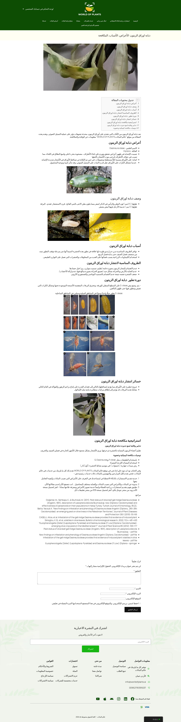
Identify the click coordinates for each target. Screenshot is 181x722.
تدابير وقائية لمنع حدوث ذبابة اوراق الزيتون (121, 125)
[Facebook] (132, 699)
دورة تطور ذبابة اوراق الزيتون (125, 116)
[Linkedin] (125, 699)
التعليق (137, 571)
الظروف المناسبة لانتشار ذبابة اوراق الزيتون (119, 113)
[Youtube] (98, 699)
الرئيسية (135, 21)
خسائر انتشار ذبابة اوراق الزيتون (124, 119)
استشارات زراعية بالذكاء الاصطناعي (120, 21)
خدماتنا (44, 21)
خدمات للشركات (88, 21)
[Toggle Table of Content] (137, 99)
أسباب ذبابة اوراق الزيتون (127, 109)
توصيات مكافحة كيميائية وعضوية (124, 128)
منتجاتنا (78, 21)
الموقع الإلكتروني (133, 598)
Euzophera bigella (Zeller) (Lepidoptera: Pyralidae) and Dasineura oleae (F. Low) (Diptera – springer (91, 543)
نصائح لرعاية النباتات (67, 21)
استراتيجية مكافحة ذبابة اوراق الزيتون (122, 122)
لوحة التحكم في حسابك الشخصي (39, 9)
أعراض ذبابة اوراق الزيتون (126, 103)
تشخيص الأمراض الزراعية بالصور (90, 25)
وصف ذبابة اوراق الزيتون (127, 106)
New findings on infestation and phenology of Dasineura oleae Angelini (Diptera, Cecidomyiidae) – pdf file (88, 534)
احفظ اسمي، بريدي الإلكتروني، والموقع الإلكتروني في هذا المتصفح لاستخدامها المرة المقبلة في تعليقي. (95, 603)
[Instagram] (119, 699)
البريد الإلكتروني (133, 593)
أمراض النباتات (54, 21)
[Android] (112, 699)
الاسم (138, 588)
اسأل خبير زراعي (101, 21)
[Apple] (105, 699)
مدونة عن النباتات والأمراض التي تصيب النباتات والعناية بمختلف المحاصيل (106, 484)
